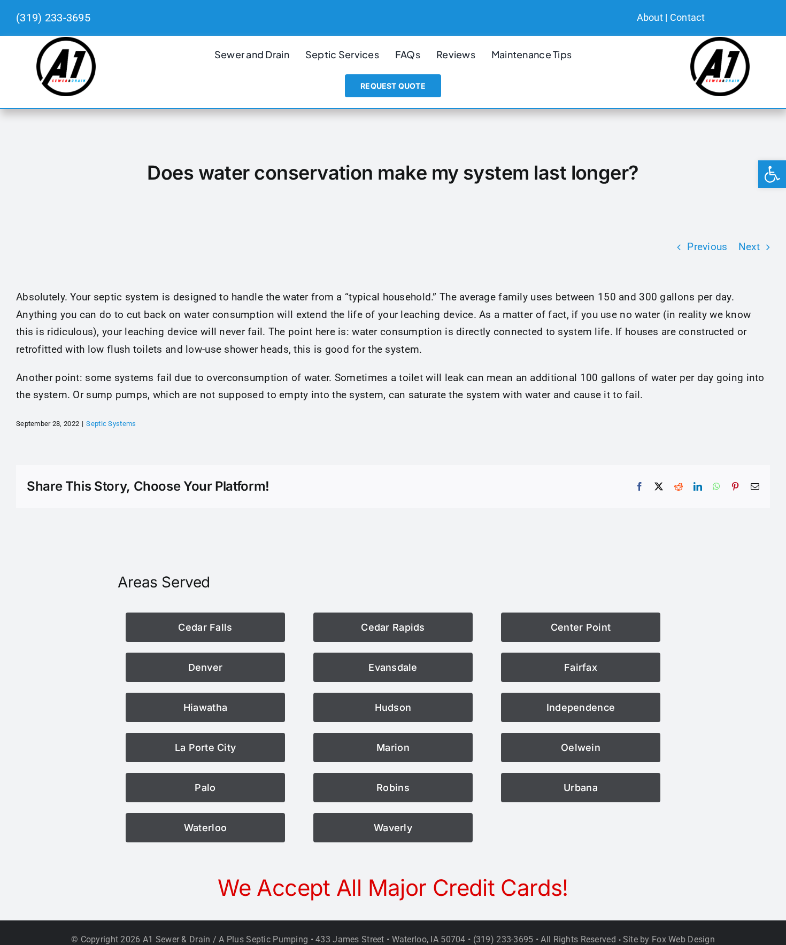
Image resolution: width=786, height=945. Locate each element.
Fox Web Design (683, 939)
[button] (772, 174)
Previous (707, 247)
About (650, 17)
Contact (687, 17)
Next (749, 247)
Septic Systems (111, 424)
